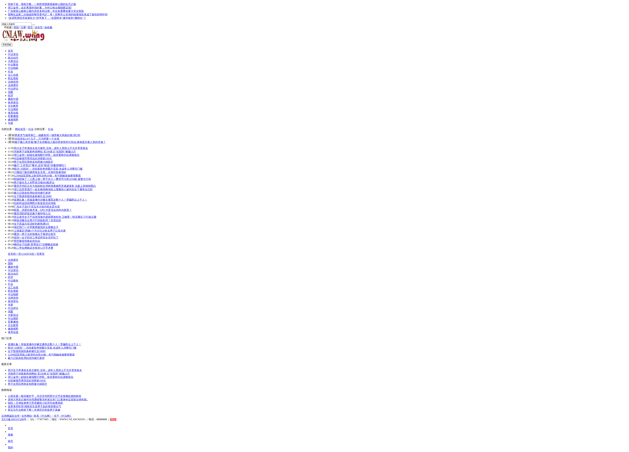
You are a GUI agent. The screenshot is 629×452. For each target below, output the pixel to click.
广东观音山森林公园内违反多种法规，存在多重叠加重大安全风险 (46, 11)
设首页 (39, 27)
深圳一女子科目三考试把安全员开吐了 (36, 237)
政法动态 (13, 57)
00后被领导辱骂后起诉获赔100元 (33, 158)
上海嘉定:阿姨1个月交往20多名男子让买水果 (40, 230)
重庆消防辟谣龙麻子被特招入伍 (32, 213)
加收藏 (48, 27)
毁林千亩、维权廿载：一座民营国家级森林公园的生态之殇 (42, 4)
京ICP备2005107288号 (13, 419)
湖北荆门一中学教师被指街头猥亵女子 (36, 227)
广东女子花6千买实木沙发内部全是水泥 (37, 206)
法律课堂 (13, 85)
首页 (10, 50)
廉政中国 (13, 99)
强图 (10, 92)
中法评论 (13, 88)
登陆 (16, 27)
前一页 (17, 254)
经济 (10, 95)
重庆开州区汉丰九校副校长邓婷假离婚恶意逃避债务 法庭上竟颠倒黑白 (55, 186)
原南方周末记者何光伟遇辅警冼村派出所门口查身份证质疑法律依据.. (48, 399)
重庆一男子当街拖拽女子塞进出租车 (35, 234)
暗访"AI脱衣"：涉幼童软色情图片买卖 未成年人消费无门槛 (48, 168)
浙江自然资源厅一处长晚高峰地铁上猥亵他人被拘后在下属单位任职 (53, 189)
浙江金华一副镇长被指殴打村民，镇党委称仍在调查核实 (46, 155)
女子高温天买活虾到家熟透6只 (31, 223)
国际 (10, 263)
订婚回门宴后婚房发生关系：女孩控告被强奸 (40, 172)
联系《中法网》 (43, 415)
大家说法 (13, 61)
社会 (10, 71)
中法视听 (13, 109)
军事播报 (13, 116)
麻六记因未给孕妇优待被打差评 (32, 192)
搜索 (10, 434)
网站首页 (20, 129)
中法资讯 (13, 54)
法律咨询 (13, 81)
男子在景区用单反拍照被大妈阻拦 (33, 161)
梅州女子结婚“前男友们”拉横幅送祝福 (36, 244)
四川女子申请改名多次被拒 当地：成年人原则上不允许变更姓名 (51, 148)
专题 (10, 123)
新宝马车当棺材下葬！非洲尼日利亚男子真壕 (34, 409)
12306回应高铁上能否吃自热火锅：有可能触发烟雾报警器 (47, 175)
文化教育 (13, 105)
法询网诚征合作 (10, 415)
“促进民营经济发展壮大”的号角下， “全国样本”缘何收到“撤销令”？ (47, 18)
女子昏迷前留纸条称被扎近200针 (33, 196)
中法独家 (13, 68)
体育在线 (13, 112)
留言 (30, 27)
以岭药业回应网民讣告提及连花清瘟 (35, 203)
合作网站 (26, 415)
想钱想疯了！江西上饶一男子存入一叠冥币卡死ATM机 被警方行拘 (52, 179)
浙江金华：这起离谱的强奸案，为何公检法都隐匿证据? (40, 7)
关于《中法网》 (63, 415)
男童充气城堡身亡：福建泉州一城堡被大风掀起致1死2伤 (47, 135)
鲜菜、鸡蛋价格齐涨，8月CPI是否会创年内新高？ (43, 210)
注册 (23, 27)
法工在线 (13, 75)
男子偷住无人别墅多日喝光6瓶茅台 (34, 182)
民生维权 (13, 78)
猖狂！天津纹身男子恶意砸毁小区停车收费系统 (35, 403)
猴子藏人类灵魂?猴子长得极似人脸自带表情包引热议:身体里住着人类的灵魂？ (60, 142)
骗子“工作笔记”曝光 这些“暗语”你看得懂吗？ (40, 165)
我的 (10, 447)
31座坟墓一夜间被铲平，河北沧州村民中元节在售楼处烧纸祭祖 (44, 396)
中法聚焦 (13, 64)
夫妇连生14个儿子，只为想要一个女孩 (37, 138)
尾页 (42, 254)
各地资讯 (13, 102)
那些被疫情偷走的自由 (27, 241)
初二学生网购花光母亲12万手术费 (33, 247)
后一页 (35, 254)
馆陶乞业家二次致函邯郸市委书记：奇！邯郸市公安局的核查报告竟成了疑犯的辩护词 (57, 14)
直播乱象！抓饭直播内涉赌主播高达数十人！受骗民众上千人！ (50, 199)
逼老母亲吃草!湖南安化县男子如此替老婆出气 (34, 406)
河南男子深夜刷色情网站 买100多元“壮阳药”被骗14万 (45, 151)
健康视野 (13, 119)
